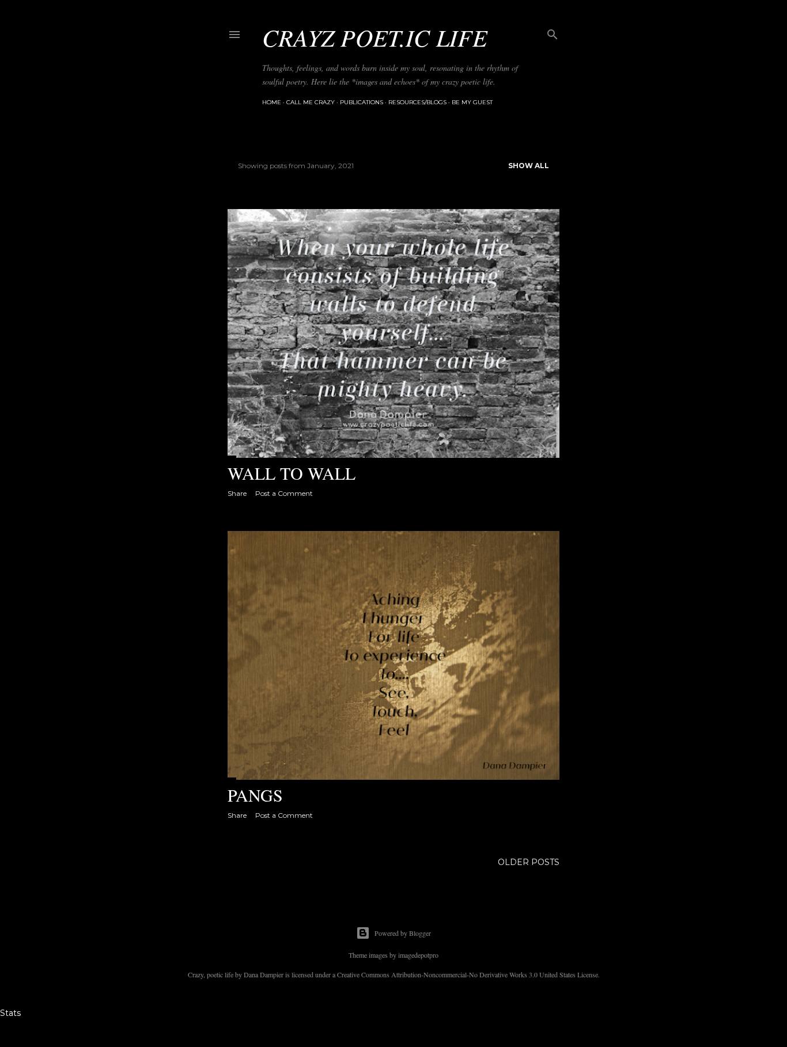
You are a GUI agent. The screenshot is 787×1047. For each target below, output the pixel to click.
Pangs (255, 794)
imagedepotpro (418, 954)
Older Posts (528, 862)
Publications (361, 102)
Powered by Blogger (402, 933)
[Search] (552, 32)
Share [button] (237, 493)
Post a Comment (284, 493)
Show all (528, 165)
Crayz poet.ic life (374, 37)
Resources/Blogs (417, 102)
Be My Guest (472, 102)
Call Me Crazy (310, 102)
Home (271, 102)
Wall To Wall (291, 472)
